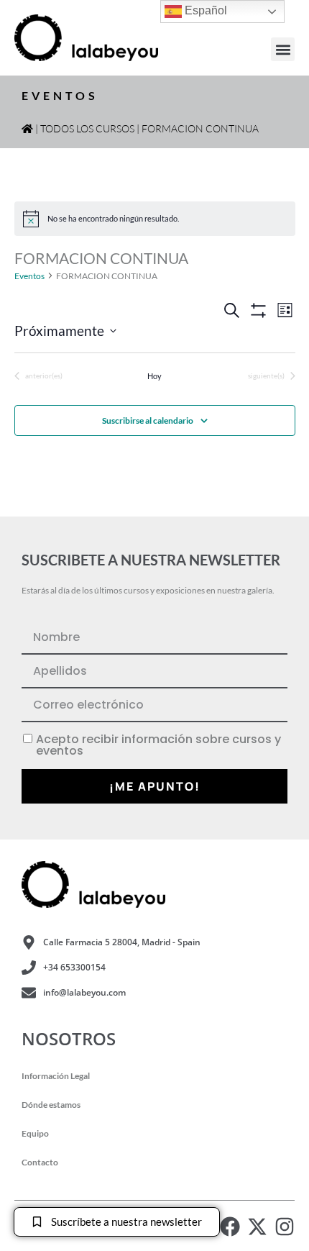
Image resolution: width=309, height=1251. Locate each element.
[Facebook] (230, 1226)
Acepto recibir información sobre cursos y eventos (158, 745)
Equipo (35, 1133)
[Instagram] (285, 1226)
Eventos (29, 275)
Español (204, 10)
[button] (283, 49)
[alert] (154, 218)
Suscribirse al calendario (147, 420)
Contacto (40, 1162)
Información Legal (56, 1075)
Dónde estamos (51, 1104)
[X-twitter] (257, 1226)
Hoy (154, 376)
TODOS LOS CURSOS (87, 128)
